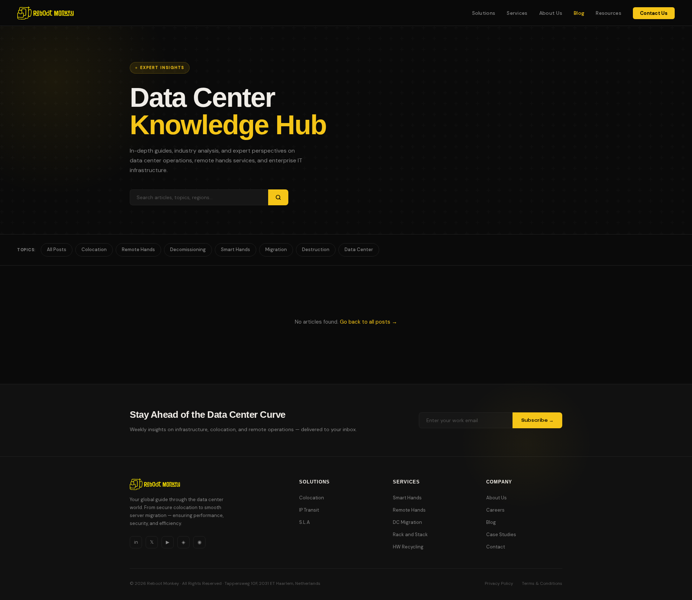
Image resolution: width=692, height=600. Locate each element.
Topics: (26, 249)
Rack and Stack (410, 534)
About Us (550, 13)
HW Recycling (408, 547)
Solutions (484, 13)
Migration (276, 249)
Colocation (94, 249)
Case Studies (501, 534)
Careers (495, 510)
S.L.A (304, 522)
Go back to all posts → (368, 321)
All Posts (56, 249)
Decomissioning (188, 249)
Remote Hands (138, 249)
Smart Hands (235, 249)
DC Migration (407, 522)
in (136, 542)
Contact (495, 547)
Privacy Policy (499, 583)
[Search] (278, 197)
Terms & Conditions (542, 583)
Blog (579, 13)
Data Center (359, 249)
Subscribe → (537, 420)
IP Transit (309, 510)
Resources (608, 13)
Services (517, 13)
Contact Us (653, 13)
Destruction (315, 249)
